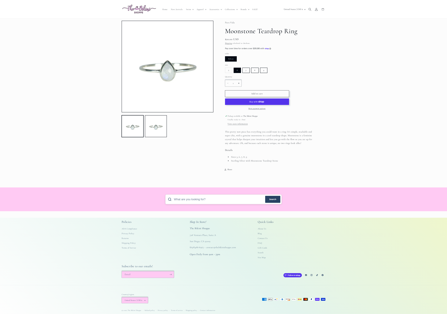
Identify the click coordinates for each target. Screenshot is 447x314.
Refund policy (150, 310)
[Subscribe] (171, 274)
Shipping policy (191, 310)
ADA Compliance (129, 228)
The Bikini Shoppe (134, 310)
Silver (231, 59)
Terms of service (177, 310)
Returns (125, 238)
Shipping (228, 43)
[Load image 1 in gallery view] (133, 126)
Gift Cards (262, 248)
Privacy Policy (128, 233)
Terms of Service (129, 248)
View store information (238, 124)
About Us (262, 228)
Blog (260, 233)
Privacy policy (163, 310)
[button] (189, 9)
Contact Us (263, 238)
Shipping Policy (129, 243)
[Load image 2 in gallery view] (156, 126)
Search (272, 199)
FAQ (260, 243)
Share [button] (229, 169)
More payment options (257, 108)
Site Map (262, 257)
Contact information (207, 310)
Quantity (228, 77)
